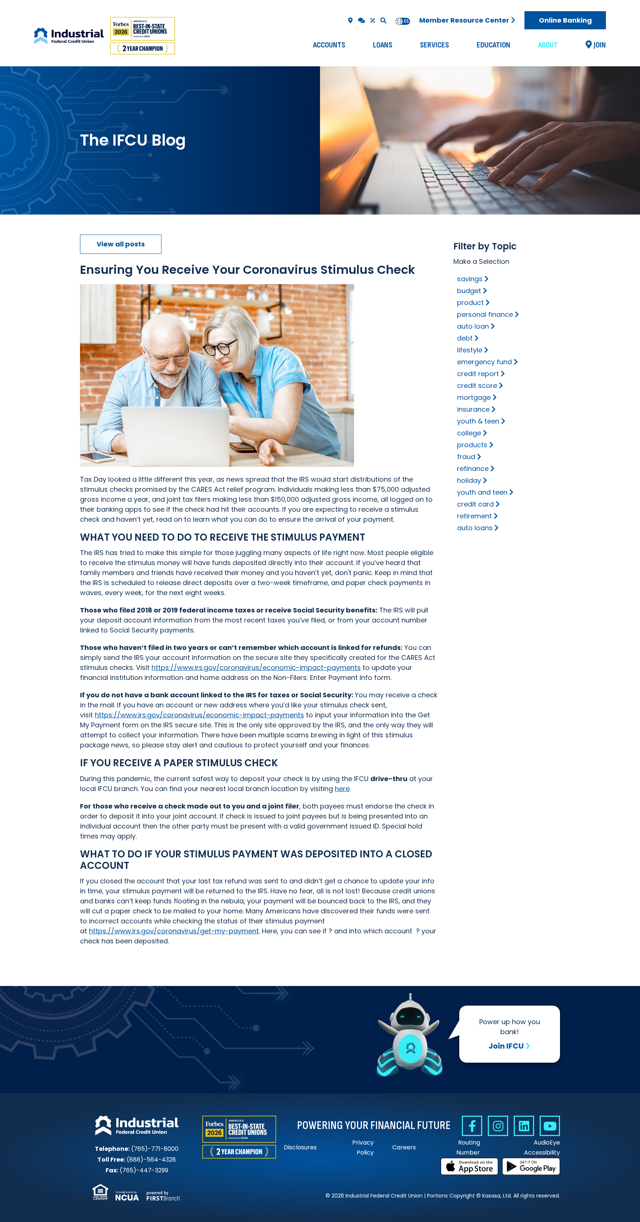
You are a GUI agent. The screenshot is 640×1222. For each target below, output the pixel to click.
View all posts (121, 244)
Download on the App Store (470, 1166)
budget (469, 290)
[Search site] (383, 20)
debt (465, 338)
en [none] (399, 21)
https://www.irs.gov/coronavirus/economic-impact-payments (256, 667)
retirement (474, 516)
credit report (478, 373)
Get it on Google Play (531, 1166)
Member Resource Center (464, 20)
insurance (473, 409)
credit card (475, 504)
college (469, 433)
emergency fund (484, 361)
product (470, 302)
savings (470, 278)
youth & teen (478, 421)
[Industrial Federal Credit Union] (105, 36)
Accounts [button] (329, 45)
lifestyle (469, 350)
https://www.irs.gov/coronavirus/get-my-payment (174, 931)
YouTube (550, 1126)
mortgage (474, 397)
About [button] (548, 45)
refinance (473, 468)
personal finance (485, 314)
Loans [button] (382, 45)
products (472, 444)
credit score (477, 385)
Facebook (472, 1126)
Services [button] (434, 45)
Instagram (498, 1126)
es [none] (406, 21)
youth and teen (482, 492)
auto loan (473, 326)
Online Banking (565, 20)
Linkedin (524, 1126)
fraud (466, 456)
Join (600, 45)
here (342, 788)
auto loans (475, 527)
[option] (406, 21)
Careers (404, 1147)
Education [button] (493, 45)
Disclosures (300, 1147)
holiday (469, 480)
